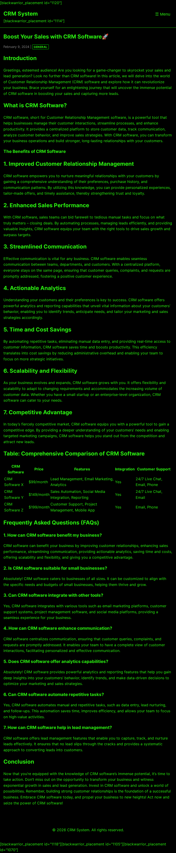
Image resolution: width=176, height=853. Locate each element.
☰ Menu (162, 14)
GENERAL (40, 47)
